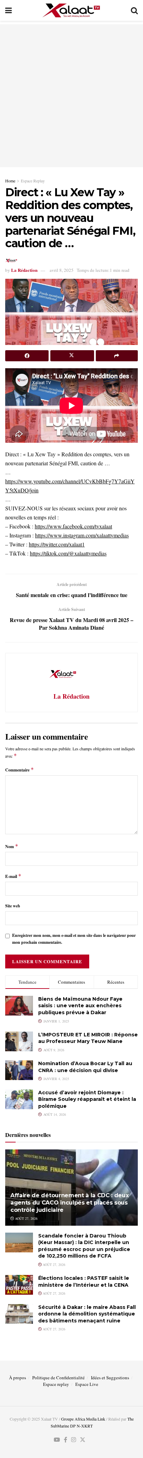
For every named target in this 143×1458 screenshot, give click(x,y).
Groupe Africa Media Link (83, 1419)
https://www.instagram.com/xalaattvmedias (82, 535)
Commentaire (19, 769)
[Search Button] (134, 10)
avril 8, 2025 (62, 270)
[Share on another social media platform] (117, 355)
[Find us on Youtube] (57, 1440)
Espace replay (56, 1384)
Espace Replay (33, 180)
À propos (17, 1377)
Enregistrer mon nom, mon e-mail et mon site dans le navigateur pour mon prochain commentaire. (74, 938)
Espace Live (86, 1384)
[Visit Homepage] (71, 10)
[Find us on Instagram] (73, 1440)
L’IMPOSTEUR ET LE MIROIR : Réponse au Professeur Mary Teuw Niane (88, 1038)
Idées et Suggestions (110, 1377)
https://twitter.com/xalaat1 (57, 544)
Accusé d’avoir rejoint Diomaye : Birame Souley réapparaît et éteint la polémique (87, 1099)
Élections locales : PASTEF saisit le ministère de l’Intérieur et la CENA (83, 1281)
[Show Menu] (8, 10)
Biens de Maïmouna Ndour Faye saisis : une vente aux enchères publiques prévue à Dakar (80, 1006)
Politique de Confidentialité (58, 1377)
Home (10, 180)
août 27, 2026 (25, 1218)
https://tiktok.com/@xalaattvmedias (68, 553)
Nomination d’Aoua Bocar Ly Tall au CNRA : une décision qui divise (85, 1066)
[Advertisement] (71, 95)
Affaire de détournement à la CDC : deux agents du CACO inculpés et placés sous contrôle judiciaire (69, 1202)
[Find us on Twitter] (82, 1440)
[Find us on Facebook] (65, 1440)
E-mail (13, 876)
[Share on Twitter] (72, 355)
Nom (11, 846)
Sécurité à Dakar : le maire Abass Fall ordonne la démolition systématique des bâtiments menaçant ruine (87, 1314)
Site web (12, 906)
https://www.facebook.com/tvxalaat (73, 526)
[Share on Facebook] (27, 355)
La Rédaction (24, 270)
